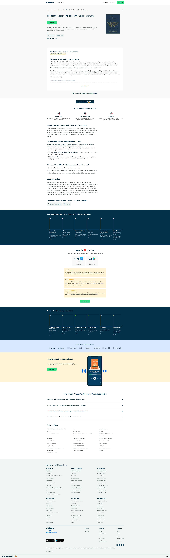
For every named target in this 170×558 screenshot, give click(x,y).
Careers (118, 533)
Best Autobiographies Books (103, 485)
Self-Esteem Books (101, 517)
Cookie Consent (84, 548)
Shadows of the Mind (77, 436)
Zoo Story (101, 450)
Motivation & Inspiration (76, 485)
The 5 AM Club (49, 473)
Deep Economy (50, 445)
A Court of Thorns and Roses (77, 501)
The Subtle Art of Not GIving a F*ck (53, 494)
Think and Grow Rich (50, 492)
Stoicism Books (49, 510)
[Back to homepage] (50, 2)
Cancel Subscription (103, 540)
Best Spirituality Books (101, 483)
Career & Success (75, 478)
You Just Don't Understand (105, 448)
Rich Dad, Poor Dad (50, 478)
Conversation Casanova (52, 436)
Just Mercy (73, 503)
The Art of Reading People (78, 443)
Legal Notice (61, 548)
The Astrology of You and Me (79, 445)
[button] (85, 399)
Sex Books (48, 517)
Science (68, 204)
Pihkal (74, 429)
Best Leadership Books (101, 480)
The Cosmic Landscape (78, 450)
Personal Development (76, 471)
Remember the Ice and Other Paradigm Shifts (82, 433)
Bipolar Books (100, 522)
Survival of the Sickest (77, 440)
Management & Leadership (76, 480)
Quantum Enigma (76, 431)
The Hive (101, 431)
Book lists (87, 531)
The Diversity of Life (103, 429)
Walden (72, 513)
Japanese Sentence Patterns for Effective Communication (55, 449)
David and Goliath (75, 517)
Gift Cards (101, 536)
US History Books (100, 513)
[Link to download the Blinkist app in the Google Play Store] (60, 540)
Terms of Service (68, 548)
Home (48, 9)
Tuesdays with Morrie (75, 505)
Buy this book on (82, 102)
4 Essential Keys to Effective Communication (56, 429)
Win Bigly (101, 445)
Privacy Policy (77, 548)
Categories (59, 2)
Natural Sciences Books (51, 501)
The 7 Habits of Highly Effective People (54, 475)
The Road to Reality (103, 436)
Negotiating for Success (52, 452)
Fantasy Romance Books (102, 501)
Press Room (119, 540)
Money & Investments (75, 490)
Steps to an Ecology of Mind (79, 438)
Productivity (73, 475)
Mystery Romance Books (102, 510)
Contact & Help (102, 538)
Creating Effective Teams (52, 440)
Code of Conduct (120, 538)
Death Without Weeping (52, 443)
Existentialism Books (101, 520)
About (118, 531)
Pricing (100, 531)
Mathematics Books (50, 508)
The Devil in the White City (77, 510)
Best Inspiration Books (101, 490)
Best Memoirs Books (101, 473)
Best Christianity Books (101, 471)
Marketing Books (49, 522)
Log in (113, 2)
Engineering (60, 35)
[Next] (122, 230)
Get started (120, 2)
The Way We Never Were (104, 440)
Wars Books (48, 520)
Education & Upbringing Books (52, 513)
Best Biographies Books (102, 487)
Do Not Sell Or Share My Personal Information (105, 548)
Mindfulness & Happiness (76, 487)
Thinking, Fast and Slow (51, 483)
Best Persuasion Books (101, 492)
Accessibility (91, 548)
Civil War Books (100, 508)
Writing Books (49, 503)
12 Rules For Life (49, 480)
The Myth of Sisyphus (75, 520)
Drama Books (99, 505)
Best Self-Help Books (101, 478)
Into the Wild (74, 508)
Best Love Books (100, 475)
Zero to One (48, 485)
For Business (105, 2)
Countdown (49, 438)
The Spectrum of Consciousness (106, 438)
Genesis (72, 522)
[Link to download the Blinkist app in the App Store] (50, 540)
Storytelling (51, 35)
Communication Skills (62, 9)
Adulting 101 (49, 431)
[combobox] (50, 551)
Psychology (73, 473)
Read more (84, 86)
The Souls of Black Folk (76, 515)
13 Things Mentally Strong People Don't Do (54, 489)
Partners (118, 536)
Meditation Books (49, 505)
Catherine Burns (51, 18)
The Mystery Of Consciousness (105, 433)
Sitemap (55, 548)
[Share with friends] (122, 10)
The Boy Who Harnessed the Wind (80, 448)
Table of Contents (51, 38)
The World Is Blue (103, 443)
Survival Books (100, 503)
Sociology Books (100, 515)
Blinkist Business (102, 533)
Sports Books (48, 515)
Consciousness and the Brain (53, 433)
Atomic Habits (49, 471)
